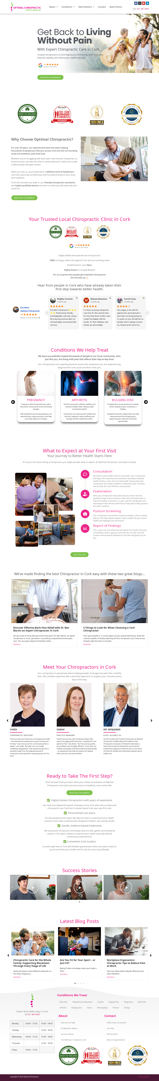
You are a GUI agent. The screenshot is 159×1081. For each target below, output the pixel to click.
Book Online (116, 6)
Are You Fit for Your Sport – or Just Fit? (31, 961)
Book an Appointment (116, 1040)
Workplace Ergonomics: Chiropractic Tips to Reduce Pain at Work (79, 963)
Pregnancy (128, 1002)
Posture (116, 1007)
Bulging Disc (76, 1007)
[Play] (33, 887)
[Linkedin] (147, 3)
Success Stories (67, 1034)
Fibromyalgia (102, 1007)
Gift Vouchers (112, 1034)
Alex (59, 299)
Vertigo (127, 1007)
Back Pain (64, 1002)
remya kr (128, 299)
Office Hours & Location (116, 1022)
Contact (102, 6)
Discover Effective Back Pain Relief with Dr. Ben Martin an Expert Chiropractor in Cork (41, 629)
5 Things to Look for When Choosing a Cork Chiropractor (109, 629)
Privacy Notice (144, 1077)
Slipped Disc (114, 1002)
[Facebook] (136, 3)
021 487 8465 (143, 8)
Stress (89, 1007)
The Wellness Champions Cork (73, 1040)
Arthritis (63, 1007)
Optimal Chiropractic (30, 311)
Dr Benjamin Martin (69, 1028)
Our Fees (110, 1028)
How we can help (68, 1022)
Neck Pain (142, 1002)
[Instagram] (139, 3)
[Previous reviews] (47, 312)
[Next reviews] (147, 312)
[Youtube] (143, 3)
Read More (17, 644)
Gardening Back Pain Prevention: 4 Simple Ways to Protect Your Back (124, 963)
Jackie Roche (96, 299)
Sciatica (100, 1002)
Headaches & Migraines (82, 1002)
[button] (146, 402)
